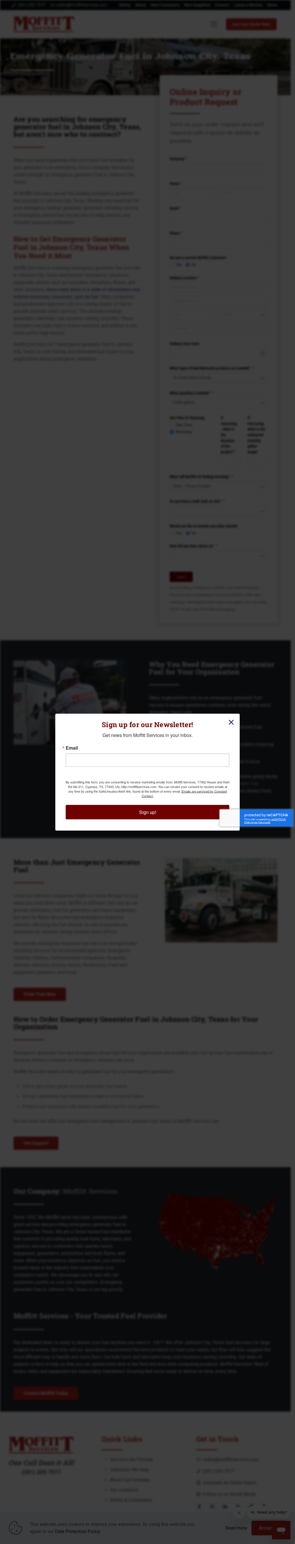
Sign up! (147, 812)
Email (72, 747)
